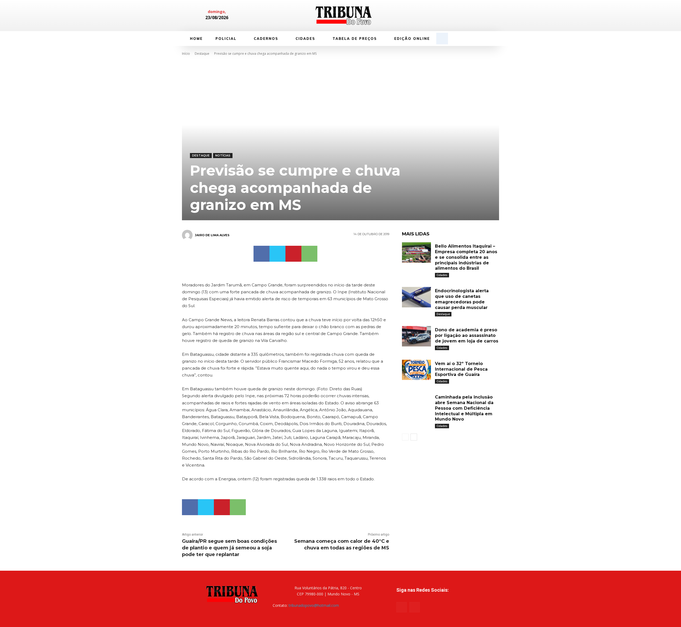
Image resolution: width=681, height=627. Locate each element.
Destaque (202, 53)
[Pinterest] (293, 254)
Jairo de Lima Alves (212, 235)
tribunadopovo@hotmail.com (314, 605)
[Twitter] (277, 254)
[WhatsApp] (309, 254)
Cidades (442, 275)
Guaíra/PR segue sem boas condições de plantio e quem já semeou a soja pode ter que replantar (229, 547)
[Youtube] (414, 607)
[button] (442, 38)
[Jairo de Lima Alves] (188, 235)
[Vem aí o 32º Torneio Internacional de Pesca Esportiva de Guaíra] (416, 370)
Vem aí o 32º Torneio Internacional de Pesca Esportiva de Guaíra (461, 369)
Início (186, 53)
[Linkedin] (469, 15)
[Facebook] (459, 15)
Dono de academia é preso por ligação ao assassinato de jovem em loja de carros (466, 335)
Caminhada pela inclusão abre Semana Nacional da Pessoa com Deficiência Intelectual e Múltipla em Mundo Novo (464, 408)
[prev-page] (405, 437)
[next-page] (413, 437)
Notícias (222, 155)
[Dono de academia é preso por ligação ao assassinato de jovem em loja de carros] (416, 336)
